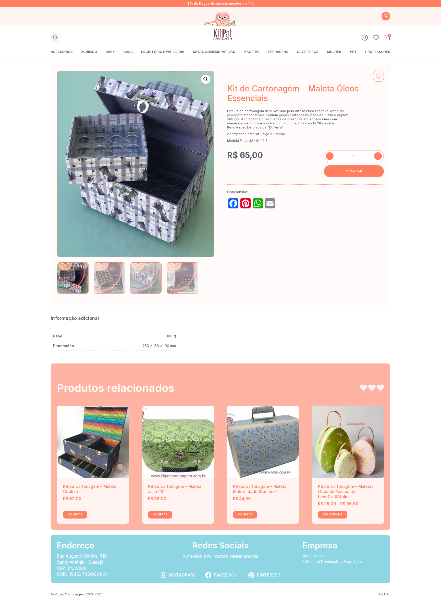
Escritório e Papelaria (162, 52)
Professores (377, 52)
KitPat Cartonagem (220, 25)
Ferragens (278, 52)
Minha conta (365, 37)
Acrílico (89, 52)
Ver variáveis (332, 514)
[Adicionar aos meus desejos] (378, 76)
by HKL (384, 594)
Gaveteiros (307, 52)
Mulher (334, 52)
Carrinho (387, 37)
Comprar (354, 171)
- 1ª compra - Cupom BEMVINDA (220, 3)
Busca (55, 37)
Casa (128, 52)
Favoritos (376, 37)
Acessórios (62, 52)
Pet (353, 52)
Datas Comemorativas (214, 52)
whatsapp (386, 16)
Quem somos (313, 555)
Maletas (251, 52)
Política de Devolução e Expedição (332, 561)
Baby (110, 52)
